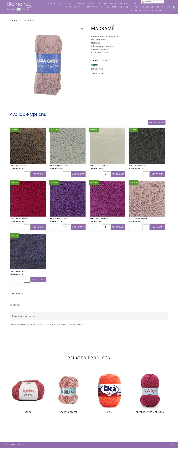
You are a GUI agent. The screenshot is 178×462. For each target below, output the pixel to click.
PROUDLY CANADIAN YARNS (101, 3)
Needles (124, 3)
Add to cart (38, 174)
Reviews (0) (18, 293)
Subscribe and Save (117, 7)
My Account (65, 3)
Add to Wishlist (103, 60)
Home (51, 3)
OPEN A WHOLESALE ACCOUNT (148, 7)
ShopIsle (7, 444)
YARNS (80, 3)
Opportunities (74, 7)
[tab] (18, 293)
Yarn (20, 20)
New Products (94, 7)
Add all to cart (156, 122)
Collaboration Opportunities (146, 11)
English (147, 2)
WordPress (24, 444)
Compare (94, 65)
